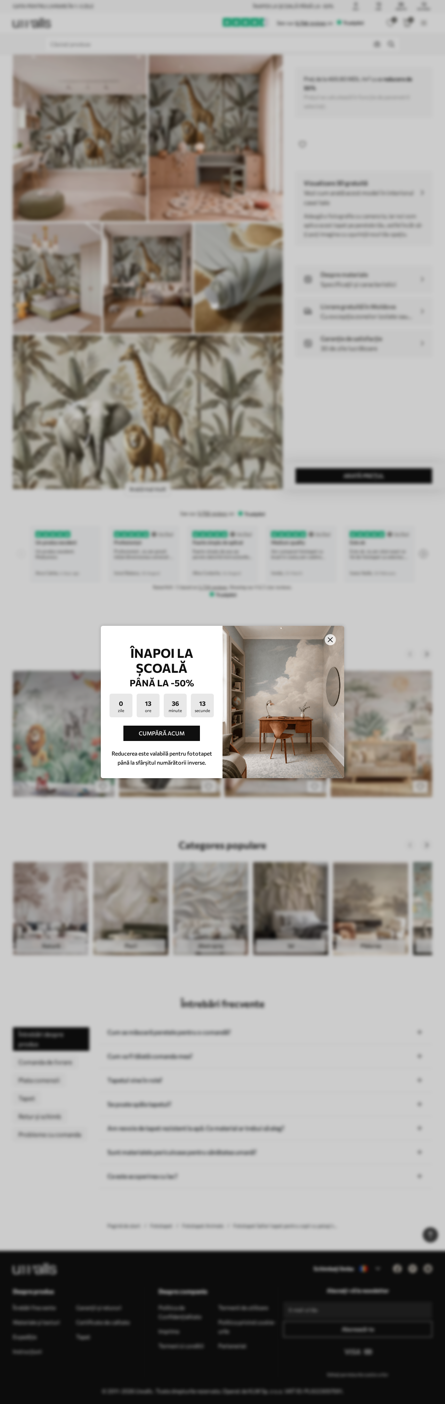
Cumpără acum (162, 733)
